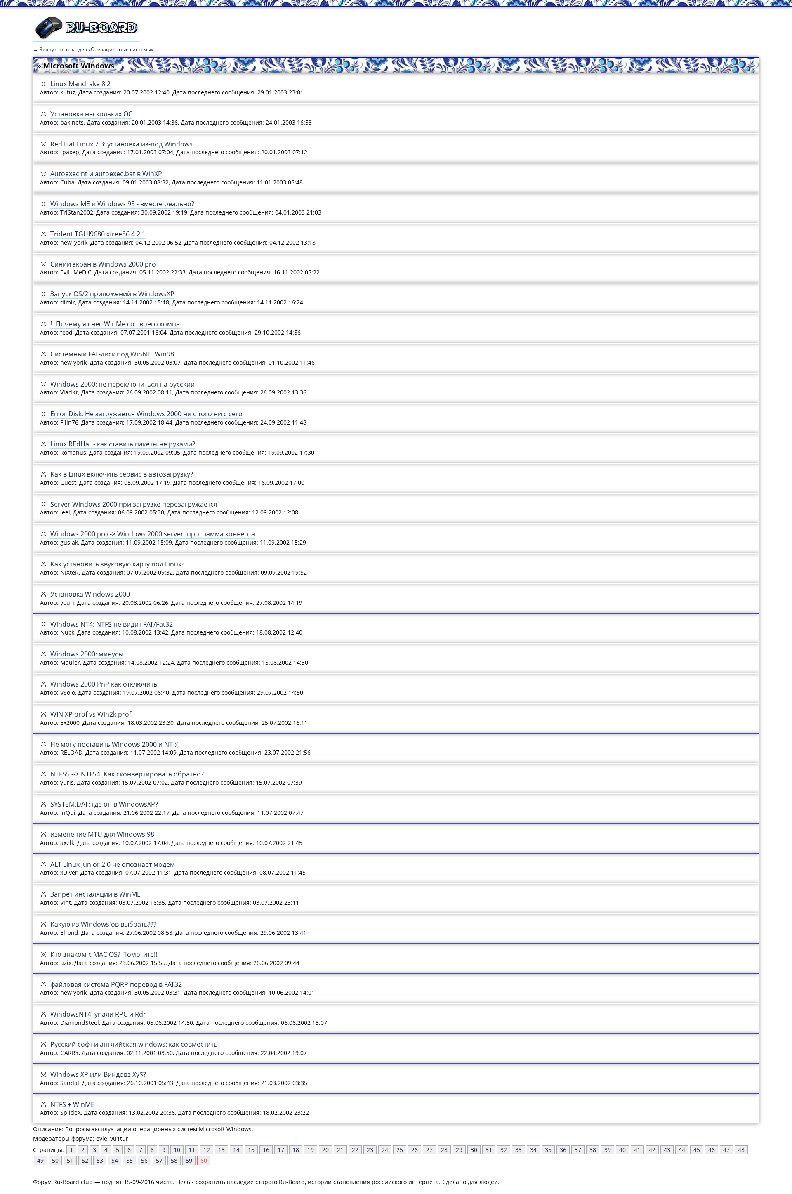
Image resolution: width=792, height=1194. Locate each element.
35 (548, 1150)
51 (70, 1160)
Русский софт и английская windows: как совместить (133, 1044)
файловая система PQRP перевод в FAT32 (116, 984)
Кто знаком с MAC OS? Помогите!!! (104, 954)
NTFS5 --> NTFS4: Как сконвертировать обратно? (127, 774)
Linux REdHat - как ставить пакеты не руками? (122, 443)
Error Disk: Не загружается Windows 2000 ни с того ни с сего (146, 413)
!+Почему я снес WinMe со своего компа (115, 323)
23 (370, 1150)
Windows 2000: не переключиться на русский (122, 384)
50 (55, 1160)
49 (40, 1160)
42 (652, 1150)
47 (726, 1150)
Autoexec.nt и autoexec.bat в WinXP (106, 173)
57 (159, 1160)
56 (144, 1160)
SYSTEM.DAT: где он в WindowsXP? (104, 804)
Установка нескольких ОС (91, 113)
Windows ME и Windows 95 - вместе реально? (122, 203)
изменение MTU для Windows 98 (102, 834)
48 (741, 1150)
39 (607, 1150)
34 (533, 1150)
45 (696, 1150)
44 (682, 1150)
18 (295, 1150)
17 (281, 1150)
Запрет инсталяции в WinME (95, 894)
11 (192, 1150)
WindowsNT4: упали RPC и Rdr (98, 1014)
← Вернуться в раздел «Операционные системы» (93, 49)
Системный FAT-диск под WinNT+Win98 (112, 354)
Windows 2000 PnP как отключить (103, 684)
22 (355, 1150)
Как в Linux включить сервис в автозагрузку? (121, 474)
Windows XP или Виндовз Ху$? (98, 1074)
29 (459, 1150)
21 (340, 1150)
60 (203, 1160)
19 (310, 1150)
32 (503, 1150)
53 (100, 1160)
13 (221, 1150)
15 (251, 1150)
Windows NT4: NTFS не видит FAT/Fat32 (111, 624)
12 (206, 1150)
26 (414, 1150)
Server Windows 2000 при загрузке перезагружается (133, 504)
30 (474, 1150)
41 (637, 1150)
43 (667, 1150)
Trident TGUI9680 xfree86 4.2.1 (98, 233)
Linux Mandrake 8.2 (80, 83)
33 (518, 1150)
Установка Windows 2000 (90, 594)
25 (399, 1150)
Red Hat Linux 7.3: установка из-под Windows (121, 144)
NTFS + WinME (72, 1104)
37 (578, 1150)
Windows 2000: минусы (86, 653)
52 (85, 1160)
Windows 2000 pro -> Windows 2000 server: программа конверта (152, 533)
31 (489, 1150)
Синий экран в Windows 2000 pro (103, 264)
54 (114, 1160)
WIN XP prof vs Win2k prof (90, 714)
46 (711, 1150)
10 (177, 1150)
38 (592, 1150)
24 (385, 1150)
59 (189, 1160)
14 (236, 1150)
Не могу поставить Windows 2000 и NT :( (114, 744)
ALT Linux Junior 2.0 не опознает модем (112, 864)
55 (129, 1160)
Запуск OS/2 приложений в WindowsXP (112, 293)
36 (563, 1150)
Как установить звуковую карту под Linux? (117, 564)
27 (429, 1150)
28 (444, 1150)
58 (174, 1160)
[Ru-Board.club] (86, 37)
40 (622, 1150)
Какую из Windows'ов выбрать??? (103, 924)
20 (325, 1150)
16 (266, 1150)
